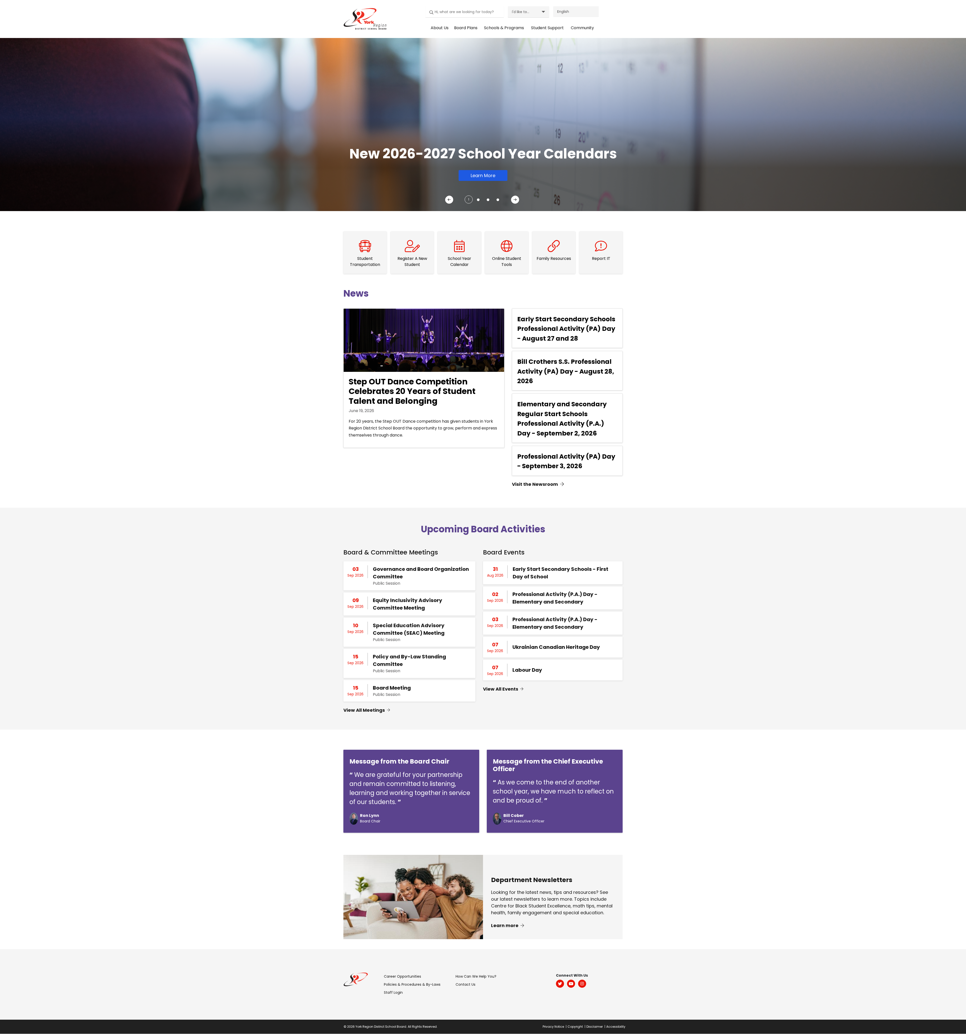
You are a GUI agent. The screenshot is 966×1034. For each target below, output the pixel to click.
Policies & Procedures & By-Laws (412, 984)
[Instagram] (582, 984)
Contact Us (465, 984)
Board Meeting (392, 687)
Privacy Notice (553, 1026)
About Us (440, 28)
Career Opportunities (402, 976)
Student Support (547, 28)
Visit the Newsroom (535, 484)
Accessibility (615, 1026)
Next (516, 200)
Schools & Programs (504, 28)
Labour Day (527, 669)
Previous (450, 200)
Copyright (575, 1026)
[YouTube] (571, 984)
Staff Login (393, 992)
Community (582, 28)
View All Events (500, 689)
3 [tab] (486, 198)
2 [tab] (476, 198)
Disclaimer (594, 1026)
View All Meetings (364, 710)
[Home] (364, 18)
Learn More (483, 175)
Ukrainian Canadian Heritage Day (556, 647)
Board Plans (465, 28)
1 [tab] (468, 199)
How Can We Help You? (476, 976)
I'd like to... (520, 11)
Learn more (505, 925)
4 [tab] (496, 198)
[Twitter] (560, 984)
